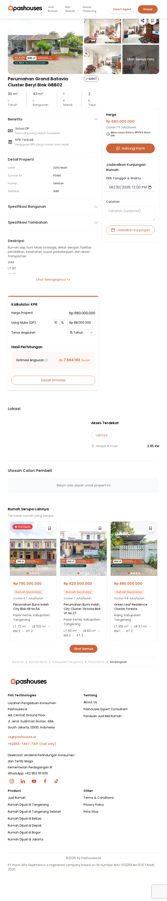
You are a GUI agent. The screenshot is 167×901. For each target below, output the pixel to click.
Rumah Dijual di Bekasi (24, 818)
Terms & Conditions (99, 798)
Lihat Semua (83, 649)
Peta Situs (91, 811)
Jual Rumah (53, 9)
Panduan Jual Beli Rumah (103, 716)
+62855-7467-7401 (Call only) (32, 744)
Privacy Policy (94, 804)
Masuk (147, 9)
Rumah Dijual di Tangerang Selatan (34, 811)
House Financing (89, 9)
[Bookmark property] (152, 20)
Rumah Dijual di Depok (25, 825)
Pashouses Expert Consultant (106, 709)
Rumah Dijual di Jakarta (25, 839)
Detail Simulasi (53, 380)
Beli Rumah (70, 9)
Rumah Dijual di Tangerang (28, 804)
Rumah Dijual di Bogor (24, 832)
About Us (90, 702)
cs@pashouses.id (22, 737)
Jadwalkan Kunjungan (133, 230)
